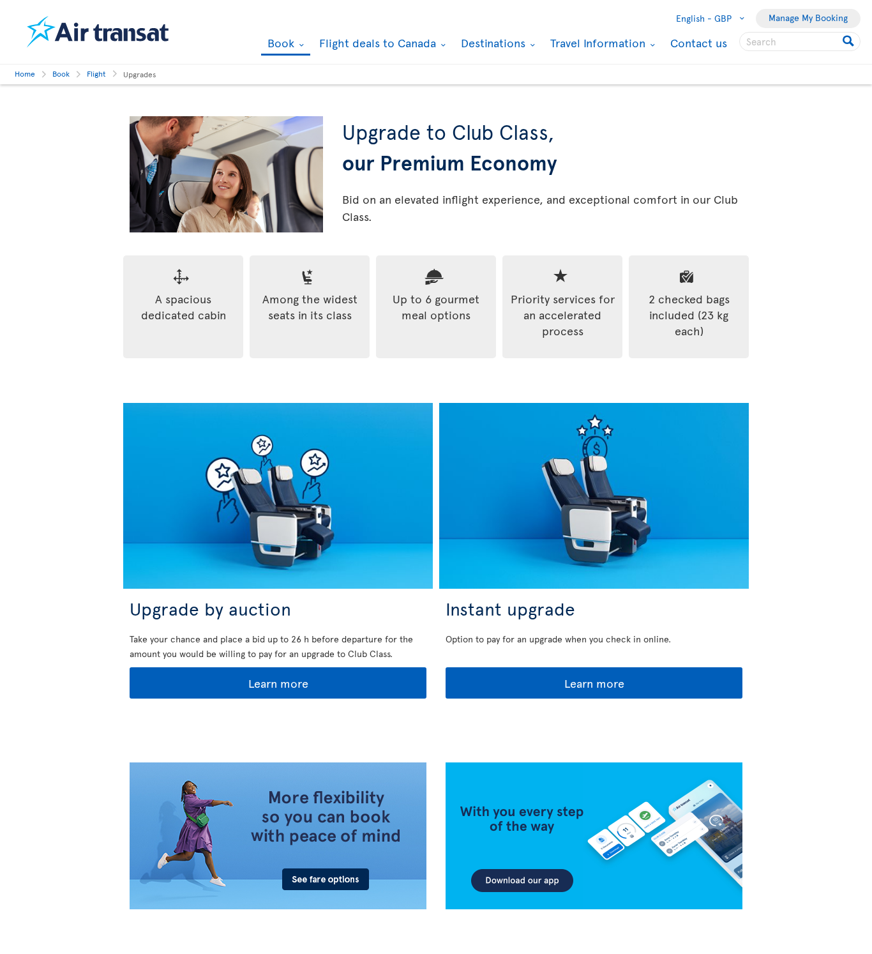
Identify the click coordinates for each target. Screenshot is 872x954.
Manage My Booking (808, 17)
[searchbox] (800, 41)
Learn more (220, 684)
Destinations (492, 43)
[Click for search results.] (849, 41)
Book (279, 44)
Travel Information (596, 43)
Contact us (698, 42)
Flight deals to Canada (376, 43)
